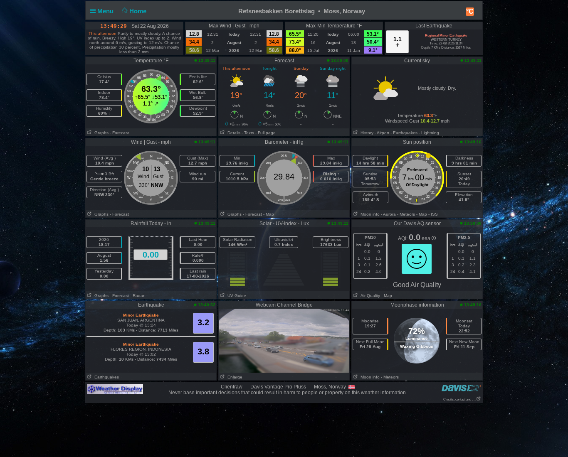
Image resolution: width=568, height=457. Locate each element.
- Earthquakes (403, 132)
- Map (268, 214)
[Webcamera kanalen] (284, 340)
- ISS (433, 214)
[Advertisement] (284, 429)
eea (427, 238)
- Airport (382, 132)
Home (139, 11)
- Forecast (119, 132)
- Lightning (429, 132)
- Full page (265, 132)
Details (232, 132)
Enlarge (233, 377)
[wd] (115, 389)
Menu (106, 11)
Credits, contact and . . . (459, 399)
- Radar (137, 295)
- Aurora (388, 214)
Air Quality (369, 295)
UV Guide (235, 295)
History (365, 132)
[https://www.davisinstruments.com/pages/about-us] (461, 388)
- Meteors (406, 214)
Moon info (369, 214)
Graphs (100, 132)
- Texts (248, 132)
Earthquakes (105, 377)
